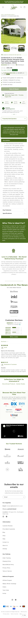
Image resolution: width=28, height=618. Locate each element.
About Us (5, 545)
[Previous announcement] (2, 1)
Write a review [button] (14, 337)
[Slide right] (26, 47)
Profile (4, 593)
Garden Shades (20, 384)
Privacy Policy (6, 567)
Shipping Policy (7, 561)
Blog (4, 532)
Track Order (6, 590)
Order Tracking (7, 558)
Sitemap (5, 548)
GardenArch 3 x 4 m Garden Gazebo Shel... (10, 14)
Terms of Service (7, 571)
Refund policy (24, 611)
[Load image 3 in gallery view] (21, 47)
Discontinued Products (10, 13)
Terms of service (14, 613)
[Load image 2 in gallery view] (14, 47)
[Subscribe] (23, 497)
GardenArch (7, 611)
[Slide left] (1, 47)
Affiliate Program (7, 580)
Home (2, 13)
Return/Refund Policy (8, 564)
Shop (4, 535)
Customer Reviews (8, 525)
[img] (4, 345)
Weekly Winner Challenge (9, 583)
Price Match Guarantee (9, 529)
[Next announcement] (25, 1)
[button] (3, 7)
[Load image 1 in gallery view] (6, 47)
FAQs (4, 539)
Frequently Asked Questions (9, 118)
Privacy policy (6, 613)
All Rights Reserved (15, 611)
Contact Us (6, 542)
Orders (4, 587)
